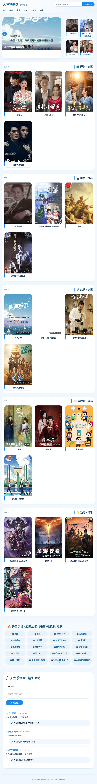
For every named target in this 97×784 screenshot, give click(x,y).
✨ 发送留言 (14, 703)
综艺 (25, 10)
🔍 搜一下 (88, 4)
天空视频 (14, 4)
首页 (4, 10)
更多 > (6, 66)
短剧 (11, 10)
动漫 (42, 10)
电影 (18, 10)
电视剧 (33, 10)
